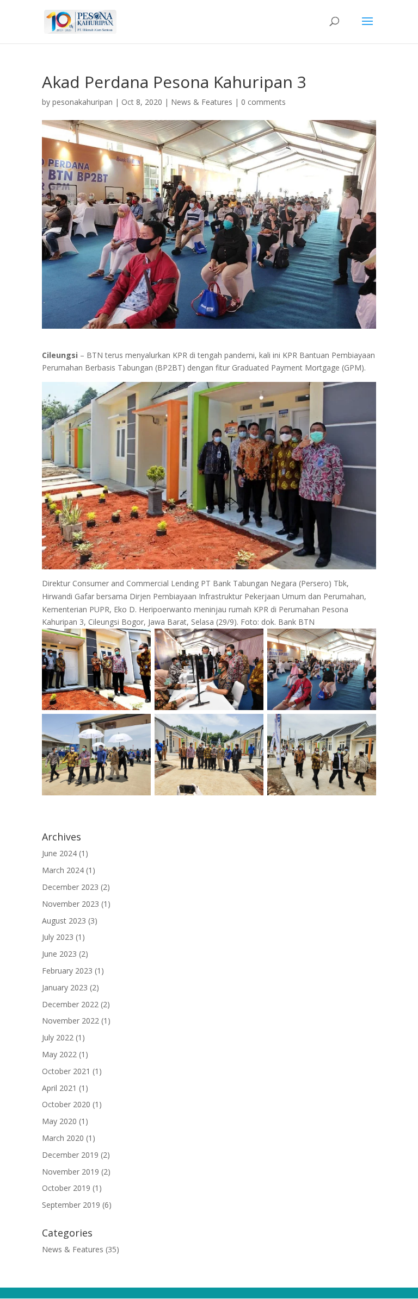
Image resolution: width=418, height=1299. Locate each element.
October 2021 (66, 1071)
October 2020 (66, 1104)
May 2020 (59, 1121)
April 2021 (59, 1088)
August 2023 (64, 920)
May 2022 (59, 1054)
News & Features (201, 102)
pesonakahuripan (82, 102)
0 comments (263, 102)
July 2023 (57, 937)
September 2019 (71, 1205)
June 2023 (59, 954)
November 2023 (70, 904)
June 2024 (59, 853)
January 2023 (65, 987)
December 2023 (70, 887)
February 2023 (67, 970)
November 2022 (70, 1020)
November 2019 (70, 1171)
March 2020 (63, 1138)
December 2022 (70, 1004)
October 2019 (66, 1188)
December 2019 (70, 1155)
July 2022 (57, 1037)
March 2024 (63, 870)
